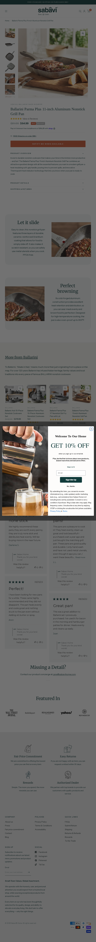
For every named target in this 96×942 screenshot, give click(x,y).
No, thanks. (71, 486)
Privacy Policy (55, 511)
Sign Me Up (71, 479)
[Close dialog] (91, 429)
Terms (65, 511)
